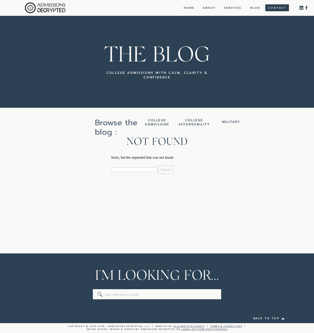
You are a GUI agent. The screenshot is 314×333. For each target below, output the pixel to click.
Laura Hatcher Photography (204, 329)
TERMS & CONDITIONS (226, 326)
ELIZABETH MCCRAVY (189, 326)
